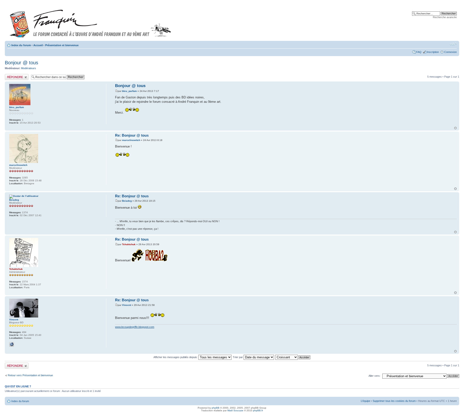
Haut (455, 128)
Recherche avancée (445, 17)
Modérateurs (28, 68)
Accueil (38, 45)
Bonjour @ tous (21, 62)
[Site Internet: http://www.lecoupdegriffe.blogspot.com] (11, 344)
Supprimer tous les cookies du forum (394, 400)
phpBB (215, 407)
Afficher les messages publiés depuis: (175, 357)
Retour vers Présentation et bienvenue (30, 375)
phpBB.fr (258, 410)
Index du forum (21, 45)
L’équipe (365, 400)
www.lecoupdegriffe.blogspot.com (134, 326)
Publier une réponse (16, 75)
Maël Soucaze (235, 410)
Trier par (238, 357)
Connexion (450, 52)
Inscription (433, 52)
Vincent (126, 305)
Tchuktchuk (129, 244)
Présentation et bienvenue (62, 45)
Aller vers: (374, 375)
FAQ (418, 52)
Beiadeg (127, 200)
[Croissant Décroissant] (293, 357)
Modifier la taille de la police (453, 44)
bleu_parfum (129, 91)
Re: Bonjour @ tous (132, 135)
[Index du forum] (90, 21)
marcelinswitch (131, 140)
